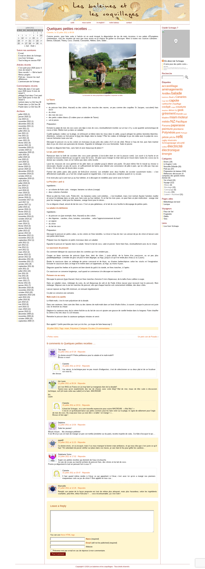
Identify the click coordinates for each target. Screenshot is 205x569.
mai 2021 (22, 136)
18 (19, 41)
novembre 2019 (24, 174)
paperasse (178, 125)
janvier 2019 (23, 195)
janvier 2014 (23, 228)
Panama (166, 125)
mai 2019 (22, 188)
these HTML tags (68, 535)
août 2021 (22, 128)
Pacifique (181, 121)
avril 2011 (22, 278)
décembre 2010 (24, 288)
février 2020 (23, 166)
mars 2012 (22, 252)
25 (19, 43)
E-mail (21, 53)
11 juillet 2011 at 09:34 (67, 383)
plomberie (178, 129)
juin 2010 (22, 302)
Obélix (166, 216)
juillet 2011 (22, 271)
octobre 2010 (23, 292)
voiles (164, 147)
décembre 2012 (24, 235)
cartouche (167, 103)
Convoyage (168, 190)
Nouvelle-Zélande (171, 166)
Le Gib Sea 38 (35, 102)
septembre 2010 (24, 295)
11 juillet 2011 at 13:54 (67, 425)
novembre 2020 (24, 147)
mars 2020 (22, 164)
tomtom (21, 102)
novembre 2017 (24, 200)
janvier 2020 (23, 169)
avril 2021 (22, 138)
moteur (183, 117)
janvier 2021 (23, 145)
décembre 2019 (24, 171)
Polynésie (74, 328)
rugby (164, 140)
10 (41, 35)
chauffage (176, 104)
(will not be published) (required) (101, 543)
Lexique (167, 204)
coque (173, 107)
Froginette (168, 214)
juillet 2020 (22, 157)
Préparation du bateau (172, 171)
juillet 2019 (22, 183)
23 (37, 41)
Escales (91, 328)
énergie (167, 153)
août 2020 (22, 155)
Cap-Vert (165, 101)
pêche (172, 137)
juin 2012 (22, 245)
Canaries (180, 96)
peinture (167, 129)
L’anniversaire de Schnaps (29, 81)
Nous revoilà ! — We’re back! (30, 72)
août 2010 (22, 297)
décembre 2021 (24, 124)
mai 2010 (22, 304)
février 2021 (23, 143)
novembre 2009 (24, 316)
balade (176, 93)
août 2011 (22, 269)
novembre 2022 (24, 121)
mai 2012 (22, 247)
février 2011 (23, 283)
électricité (175, 146)
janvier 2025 (23, 117)
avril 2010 (22, 307)
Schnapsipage (169, 143)
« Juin (26, 46)
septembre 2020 (24, 152)
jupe (185, 114)
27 (26, 43)
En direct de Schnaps (174, 61)
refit (179, 136)
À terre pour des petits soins (175, 64)
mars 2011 (22, 280)
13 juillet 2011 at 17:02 (67, 456)
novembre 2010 (24, 290)
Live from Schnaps (26, 58)
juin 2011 (22, 273)
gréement (169, 113)
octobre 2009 (23, 318)
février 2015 (23, 212)
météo (166, 121)
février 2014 (23, 226)
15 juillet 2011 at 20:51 (71, 405)
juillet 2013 (22, 231)
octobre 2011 (23, 264)
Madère (165, 118)
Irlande (179, 113)
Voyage (167, 183)
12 (22, 38)
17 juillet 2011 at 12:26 (67, 488)
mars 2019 (22, 193)
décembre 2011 (24, 259)
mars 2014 (22, 223)
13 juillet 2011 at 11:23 (67, 442)
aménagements (172, 89)
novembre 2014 (24, 216)
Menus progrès (24, 75)
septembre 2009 (24, 321)
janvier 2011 (23, 285)
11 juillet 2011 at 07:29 (67, 352)
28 (30, 43)
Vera (165, 219)
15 (34, 38)
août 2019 (22, 181)
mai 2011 (22, 276)
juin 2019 (22, 185)
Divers (166, 162)
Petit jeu (167, 169)
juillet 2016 (22, 207)
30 (37, 43)
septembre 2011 (24, 266)
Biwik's (172, 97)
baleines (165, 97)
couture (181, 106)
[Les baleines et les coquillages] (102, 10)
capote (174, 100)
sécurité (181, 143)
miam (67, 328)
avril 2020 (22, 162)
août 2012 (22, 242)
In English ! (168, 164)
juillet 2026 (22, 114)
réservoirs (172, 140)
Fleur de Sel (168, 212)
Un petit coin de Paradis (147, 337)
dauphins (165, 110)
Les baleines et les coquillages (101, 567)
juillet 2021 (22, 131)
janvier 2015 (23, 214)
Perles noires (53, 337)
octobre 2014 (23, 219)
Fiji (176, 110)
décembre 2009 (24, 314)
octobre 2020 (23, 150)
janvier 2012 (23, 257)
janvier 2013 (23, 233)
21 (30, 41)
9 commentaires (103, 328)
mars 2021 (22, 140)
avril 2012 (22, 250)
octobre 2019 (23, 176)
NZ (172, 121)
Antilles (166, 93)
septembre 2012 (24, 240)
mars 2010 (22, 309)
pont (178, 132)
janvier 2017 (23, 204)
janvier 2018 (23, 197)
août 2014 (22, 221)
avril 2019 (22, 190)
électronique (171, 150)
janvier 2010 (23, 311)
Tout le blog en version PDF (29, 60)
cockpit (166, 106)
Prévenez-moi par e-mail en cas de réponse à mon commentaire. (79, 551)
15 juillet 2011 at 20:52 (71, 366)
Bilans (166, 185)
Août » (33, 46)
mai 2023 (22, 119)
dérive (171, 110)
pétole (165, 137)
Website (89, 547)
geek (181, 110)
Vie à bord (168, 180)
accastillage (170, 85)
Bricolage (168, 187)
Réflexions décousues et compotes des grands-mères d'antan (173, 176)
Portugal (184, 133)
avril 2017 (22, 202)
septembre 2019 (24, 178)
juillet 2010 (22, 299)
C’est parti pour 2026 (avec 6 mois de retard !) (30, 69)
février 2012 (23, 254)
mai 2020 (22, 159)
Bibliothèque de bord (172, 202)
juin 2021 (22, 133)
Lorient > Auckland (171, 194)
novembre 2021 (24, 126)
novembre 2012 (24, 238)
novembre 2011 (24, 261)
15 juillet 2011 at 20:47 (71, 473)
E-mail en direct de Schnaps (29, 56)
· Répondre (81, 352)
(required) (92, 539)
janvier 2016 (23, 209)
